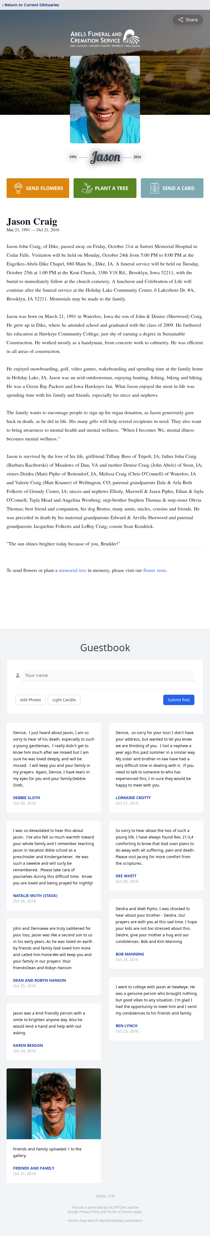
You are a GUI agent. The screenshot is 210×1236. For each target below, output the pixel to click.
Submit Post (179, 699)
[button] (53, 1103)
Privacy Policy (89, 1211)
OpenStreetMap (111, 1220)
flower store (154, 570)
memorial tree (72, 570)
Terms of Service (120, 1211)
